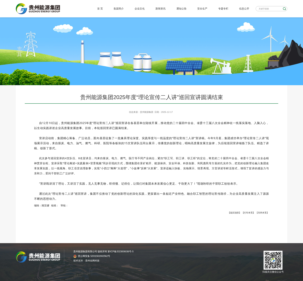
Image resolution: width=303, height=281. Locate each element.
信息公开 (244, 8)
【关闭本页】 (262, 213)
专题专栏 (223, 8)
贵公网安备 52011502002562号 (93, 256)
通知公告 (181, 8)
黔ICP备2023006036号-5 (121, 251)
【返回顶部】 (234, 213)
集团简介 (119, 8)
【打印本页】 (248, 213)
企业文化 (140, 8)
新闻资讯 (160, 8)
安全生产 (202, 8)
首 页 (100, 8)
